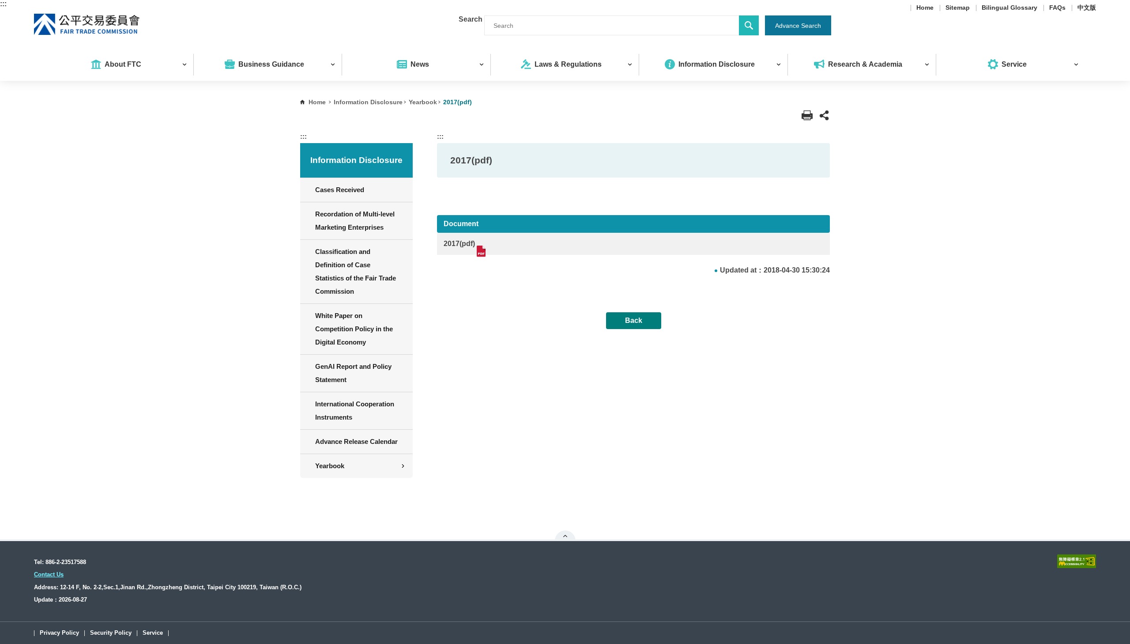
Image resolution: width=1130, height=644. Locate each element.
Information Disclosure (368, 102)
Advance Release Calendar (356, 441)
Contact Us (49, 574)
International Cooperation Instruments (354, 410)
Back (633, 320)
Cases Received (339, 189)
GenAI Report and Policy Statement (353, 373)
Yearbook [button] (329, 466)
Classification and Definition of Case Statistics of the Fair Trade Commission (355, 271)
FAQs (1057, 8)
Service (153, 633)
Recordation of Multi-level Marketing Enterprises (355, 220)
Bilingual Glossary (1009, 8)
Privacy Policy (59, 633)
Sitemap (957, 8)
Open (565, 535)
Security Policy (111, 633)
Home (925, 8)
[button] (824, 115)
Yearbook (423, 102)
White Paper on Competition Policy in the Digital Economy (354, 329)
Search (470, 19)
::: (3, 4)
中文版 (1086, 8)
